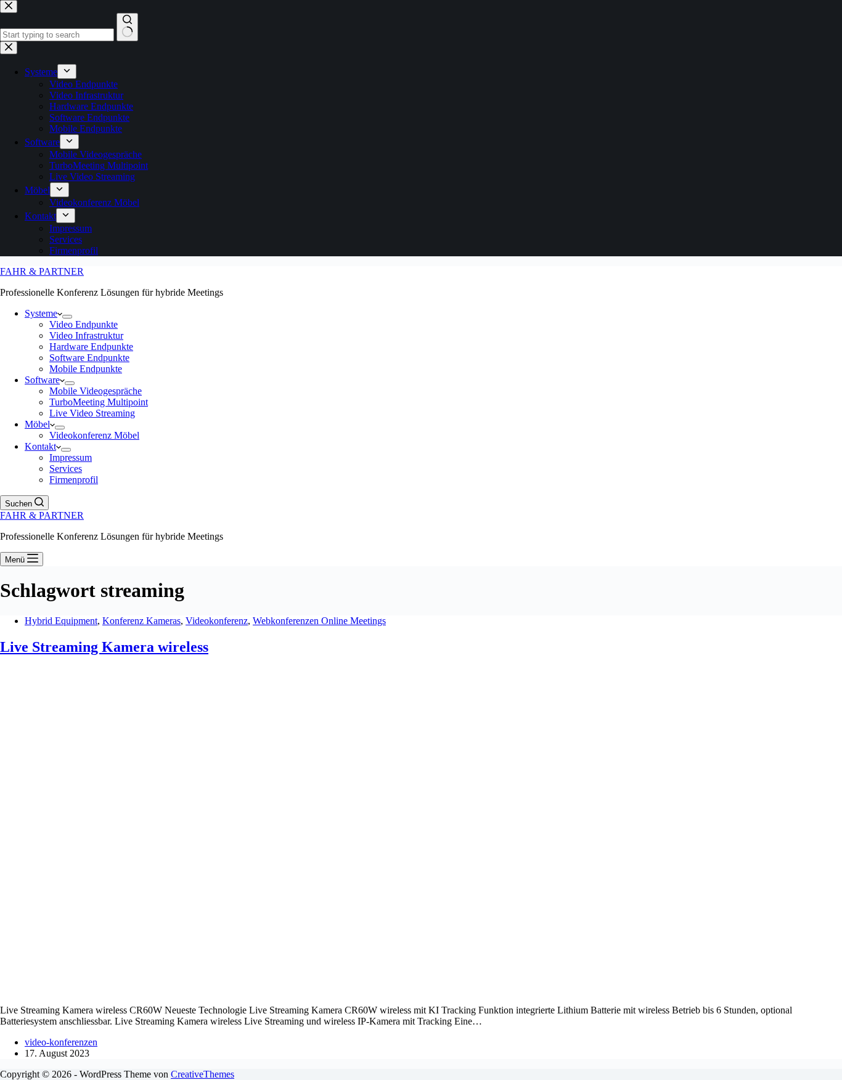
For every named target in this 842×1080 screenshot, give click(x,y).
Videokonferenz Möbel (94, 435)
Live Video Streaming (92, 413)
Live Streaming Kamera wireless (104, 647)
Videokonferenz (217, 620)
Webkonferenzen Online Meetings (319, 620)
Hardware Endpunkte (91, 346)
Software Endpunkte (89, 357)
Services (65, 468)
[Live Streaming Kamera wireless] (236, 989)
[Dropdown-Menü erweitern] (67, 317)
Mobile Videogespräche (95, 391)
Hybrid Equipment (61, 620)
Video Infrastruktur (86, 335)
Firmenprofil (73, 479)
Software (42, 380)
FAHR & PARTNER (42, 271)
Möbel (37, 424)
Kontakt (40, 446)
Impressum (70, 457)
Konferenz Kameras (141, 620)
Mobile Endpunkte (85, 368)
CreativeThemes (202, 1074)
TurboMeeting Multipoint (98, 402)
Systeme (41, 313)
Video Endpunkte (83, 324)
